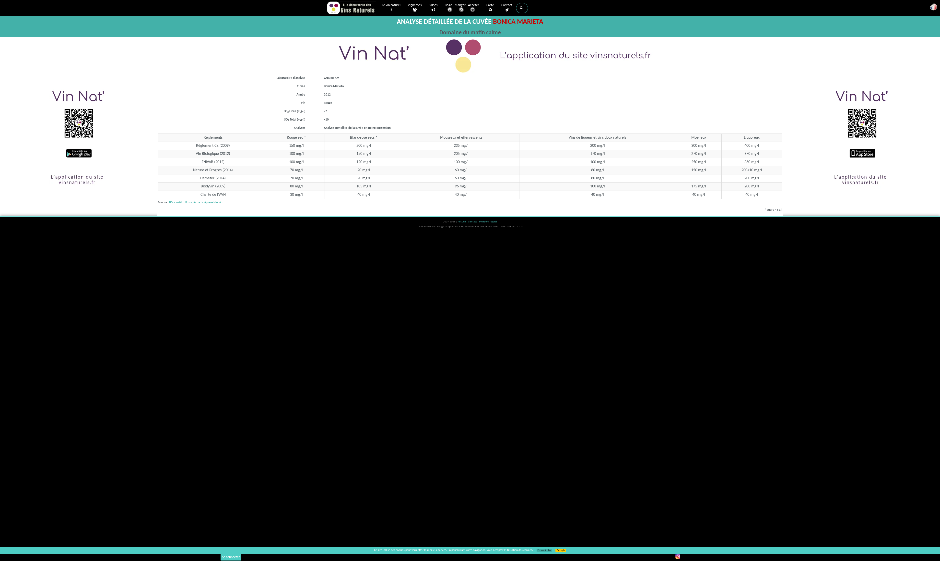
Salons (433, 5)
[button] (522, 8)
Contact (506, 5)
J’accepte (560, 550)
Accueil (462, 221)
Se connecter (231, 557)
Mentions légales (488, 221)
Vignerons (415, 5)
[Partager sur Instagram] (678, 556)
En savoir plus (544, 550)
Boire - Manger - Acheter (462, 5)
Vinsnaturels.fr (351, 7)
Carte (490, 5)
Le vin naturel (391, 5)
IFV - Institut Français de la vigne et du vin (196, 202)
